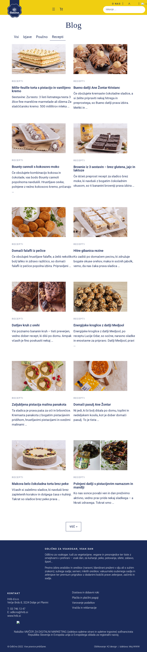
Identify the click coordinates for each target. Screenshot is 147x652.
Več (73, 526)
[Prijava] (130, 4)
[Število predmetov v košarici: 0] (61, 8)
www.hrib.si (14, 615)
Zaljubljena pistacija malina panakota (39, 404)
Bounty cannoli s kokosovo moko (35, 167)
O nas (116, 3)
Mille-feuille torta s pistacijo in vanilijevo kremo (41, 89)
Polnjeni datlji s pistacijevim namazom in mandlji (103, 485)
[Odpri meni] (53, 9)
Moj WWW (134, 646)
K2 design (112, 646)
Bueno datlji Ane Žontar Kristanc (97, 87)
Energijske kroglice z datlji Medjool (99, 325)
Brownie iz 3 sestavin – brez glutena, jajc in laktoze (104, 168)
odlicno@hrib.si (19, 612)
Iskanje (141, 9)
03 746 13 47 (17, 608)
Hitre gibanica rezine (88, 250)
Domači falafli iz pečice (29, 250)
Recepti (17, 81)
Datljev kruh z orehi (26, 325)
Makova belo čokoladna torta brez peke (40, 484)
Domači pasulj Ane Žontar (92, 404)
